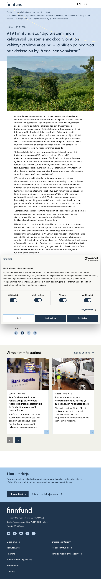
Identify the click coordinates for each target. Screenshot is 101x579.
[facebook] (22, 333)
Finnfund (11, 553)
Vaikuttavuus (13, 547)
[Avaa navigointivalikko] (93, 4)
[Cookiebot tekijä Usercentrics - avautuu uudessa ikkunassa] (86, 259)
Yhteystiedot (13, 565)
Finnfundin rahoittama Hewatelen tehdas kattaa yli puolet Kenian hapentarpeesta (72, 400)
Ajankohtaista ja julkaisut (28, 12)
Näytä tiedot (87, 310)
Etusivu (10, 12)
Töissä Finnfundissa (62, 547)
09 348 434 (19, 526)
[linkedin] (16, 333)
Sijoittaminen (13, 541)
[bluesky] (35, 333)
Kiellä (18, 318)
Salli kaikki (82, 318)
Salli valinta (50, 318)
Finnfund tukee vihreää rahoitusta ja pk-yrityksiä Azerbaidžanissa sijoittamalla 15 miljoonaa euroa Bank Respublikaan (25, 404)
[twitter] (29, 333)
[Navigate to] (8, 533)
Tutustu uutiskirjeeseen (45, 494)
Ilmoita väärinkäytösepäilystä (67, 553)
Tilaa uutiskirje (17, 494)
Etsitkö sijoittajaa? (61, 541)
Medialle (11, 571)
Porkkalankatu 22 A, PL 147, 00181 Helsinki (31, 522)
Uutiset (47, 12)
